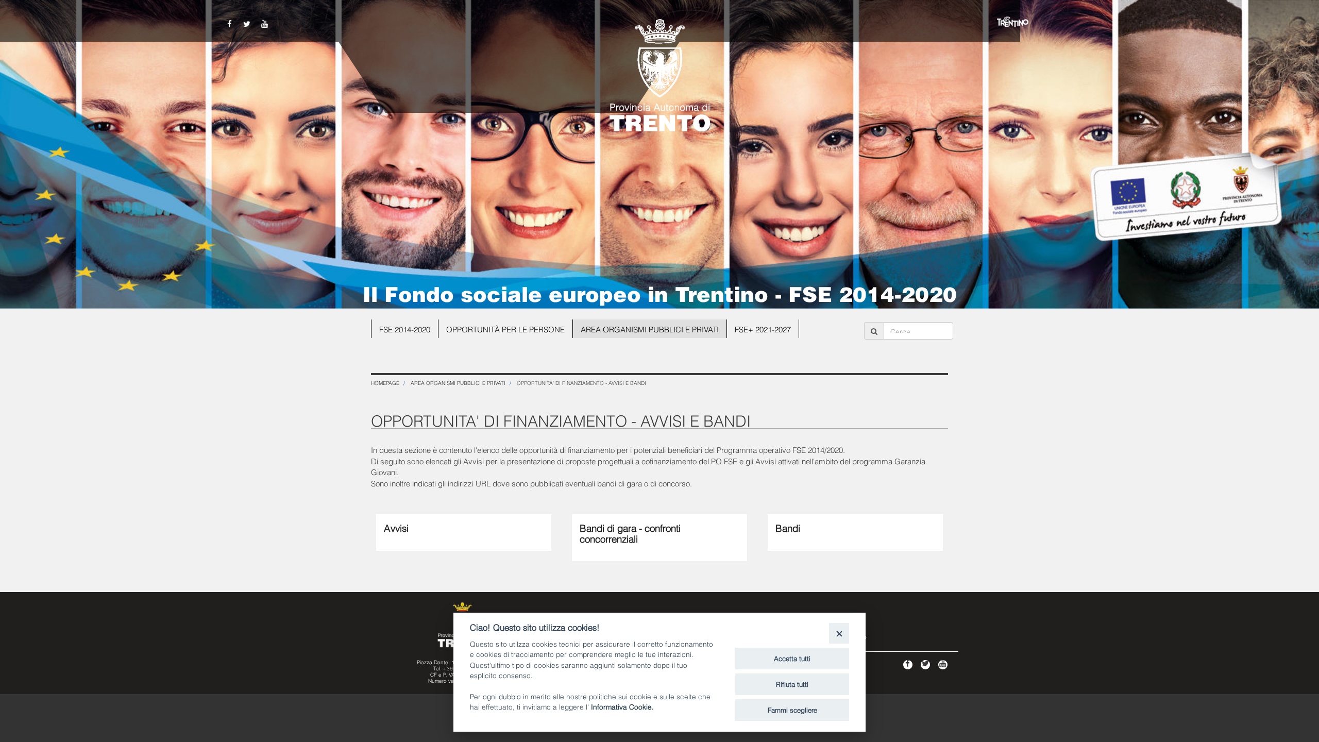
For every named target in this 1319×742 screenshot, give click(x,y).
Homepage (385, 382)
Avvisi (396, 527)
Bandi (787, 527)
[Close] (839, 633)
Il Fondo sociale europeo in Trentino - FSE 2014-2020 (660, 292)
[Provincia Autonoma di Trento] (660, 72)
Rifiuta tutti (792, 683)
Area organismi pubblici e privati (650, 329)
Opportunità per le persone (505, 329)
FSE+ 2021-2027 (763, 329)
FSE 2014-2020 (404, 329)
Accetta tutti (792, 658)
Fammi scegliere (792, 709)
